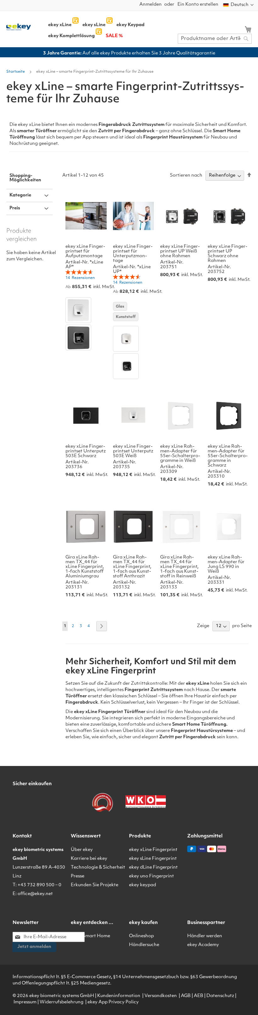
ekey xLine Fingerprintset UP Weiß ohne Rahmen (180, 251)
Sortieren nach (186, 175)
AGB (186, 996)
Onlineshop (141, 936)
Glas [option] (120, 307)
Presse (77, 876)
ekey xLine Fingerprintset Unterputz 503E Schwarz (85, 451)
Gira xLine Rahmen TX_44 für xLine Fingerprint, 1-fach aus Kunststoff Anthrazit (132, 567)
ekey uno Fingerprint (151, 876)
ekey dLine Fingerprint (153, 867)
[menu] (116, 28)
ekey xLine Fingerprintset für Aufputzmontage (85, 251)
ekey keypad (142, 885)
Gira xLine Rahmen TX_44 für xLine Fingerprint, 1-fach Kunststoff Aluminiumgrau (84, 567)
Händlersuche (144, 945)
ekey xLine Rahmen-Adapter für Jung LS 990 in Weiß (226, 564)
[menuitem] (59, 25)
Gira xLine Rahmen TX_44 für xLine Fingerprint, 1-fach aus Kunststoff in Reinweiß (179, 567)
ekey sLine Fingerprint (153, 858)
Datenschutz (220, 996)
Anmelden (150, 4)
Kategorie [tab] (20, 195)
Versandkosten (160, 996)
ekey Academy (203, 945)
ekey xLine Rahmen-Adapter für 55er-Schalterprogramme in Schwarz (228, 456)
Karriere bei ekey (89, 858)
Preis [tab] (14, 208)
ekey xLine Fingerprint (153, 850)
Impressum (25, 1002)
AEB (198, 996)
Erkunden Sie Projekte (94, 885)
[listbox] (85, 324)
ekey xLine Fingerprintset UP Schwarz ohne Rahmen (227, 253)
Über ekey (82, 850)
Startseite (16, 72)
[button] (238, 5)
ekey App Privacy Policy (113, 1002)
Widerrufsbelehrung (61, 1002)
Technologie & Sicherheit (98, 867)
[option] (78, 310)
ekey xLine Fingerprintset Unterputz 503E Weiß (133, 451)
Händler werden (204, 936)
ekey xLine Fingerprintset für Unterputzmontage (133, 253)
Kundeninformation (118, 996)
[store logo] (18, 27)
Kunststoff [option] (126, 317)
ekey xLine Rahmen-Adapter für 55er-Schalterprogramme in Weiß (180, 453)
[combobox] (215, 39)
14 (80, 278)
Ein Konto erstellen (197, 4)
